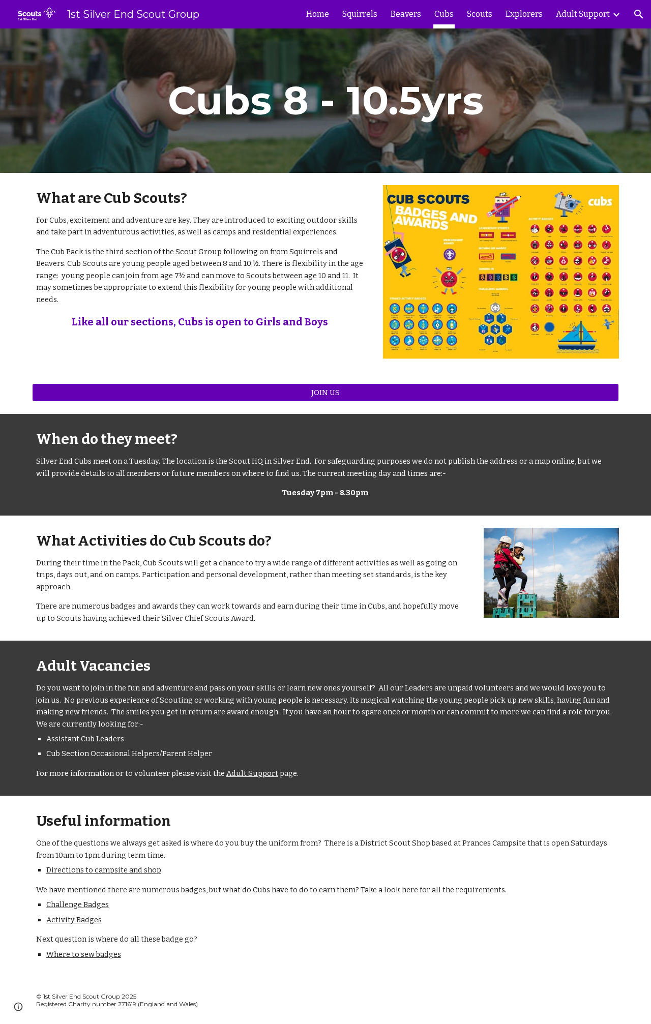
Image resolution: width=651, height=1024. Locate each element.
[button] (639, 14)
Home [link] (317, 14)
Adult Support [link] (583, 14)
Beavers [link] (406, 14)
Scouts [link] (479, 14)
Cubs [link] (444, 14)
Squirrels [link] (359, 14)
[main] (325, 100)
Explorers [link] (524, 14)
